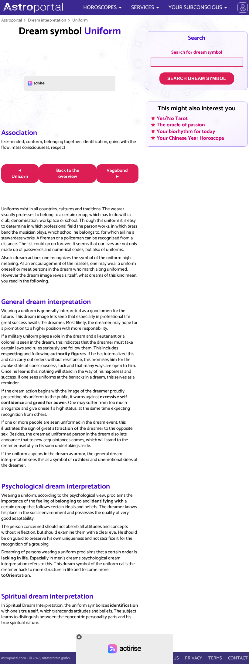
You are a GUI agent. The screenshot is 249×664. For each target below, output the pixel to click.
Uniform (80, 20)
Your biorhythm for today (186, 131)
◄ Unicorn (20, 173)
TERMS (215, 658)
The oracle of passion (181, 125)
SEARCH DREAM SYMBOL (196, 78)
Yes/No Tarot (172, 118)
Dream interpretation (47, 20)
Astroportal (11, 20)
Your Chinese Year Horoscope (190, 138)
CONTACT (238, 658)
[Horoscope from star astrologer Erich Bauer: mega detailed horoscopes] (32, 7)
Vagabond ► (117, 173)
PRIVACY (193, 658)
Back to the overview (67, 173)
